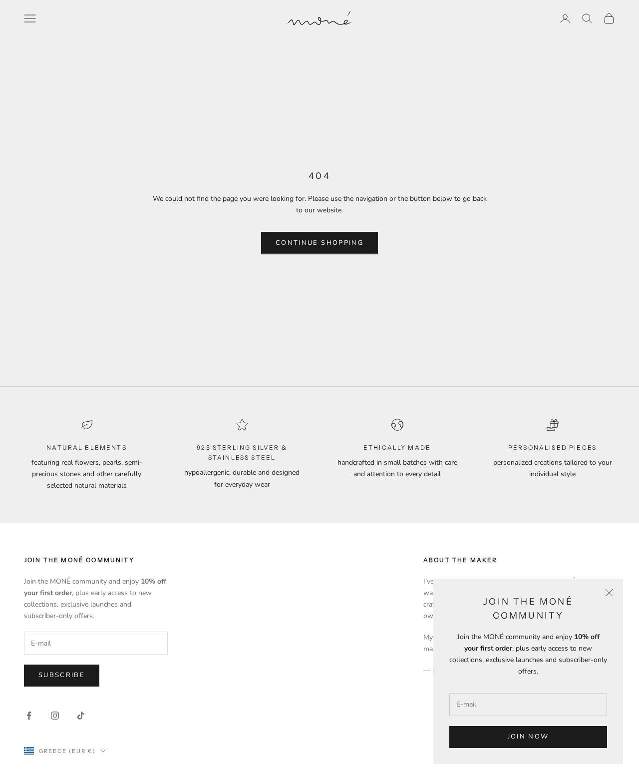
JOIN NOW (528, 736)
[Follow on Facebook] (29, 716)
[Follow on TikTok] (81, 716)
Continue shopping (319, 242)
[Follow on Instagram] (55, 716)
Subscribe (61, 675)
